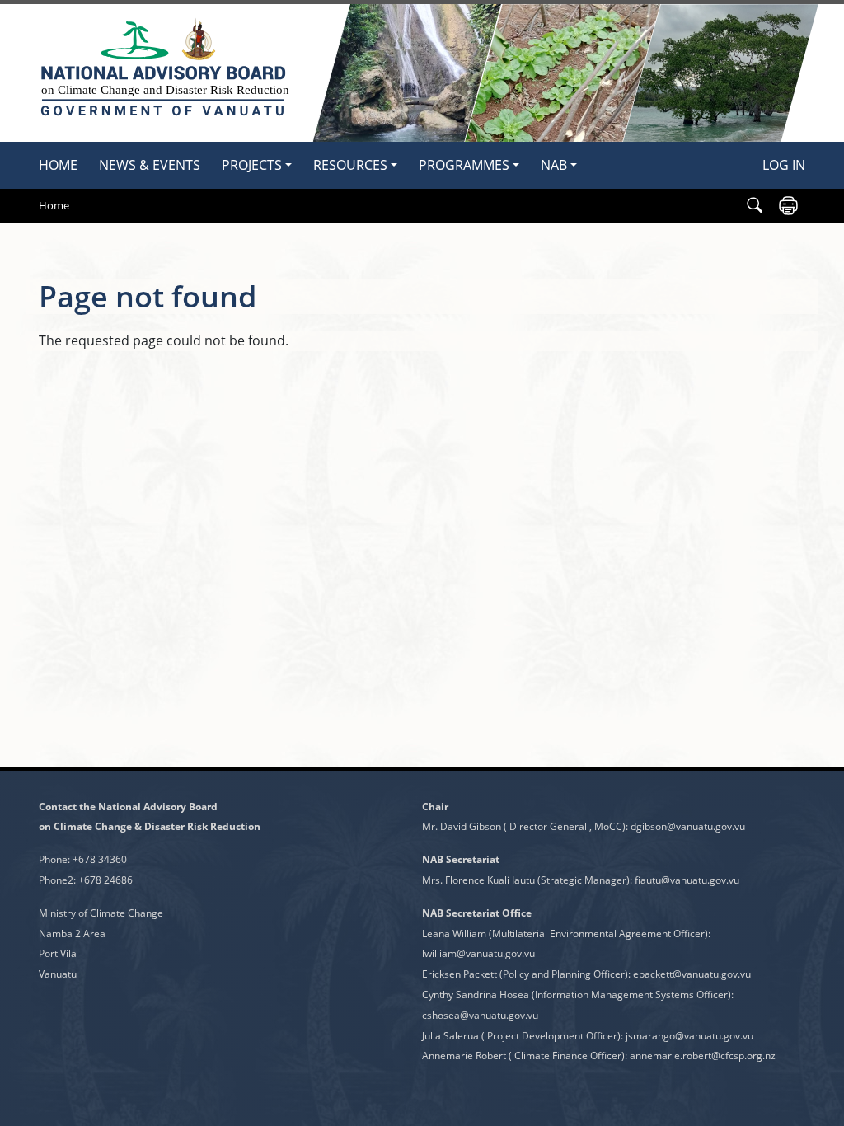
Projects (252, 165)
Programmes (464, 165)
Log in (783, 165)
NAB (554, 165)
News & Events (149, 165)
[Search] (754, 206)
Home (58, 165)
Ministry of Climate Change (101, 913)
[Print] (788, 206)
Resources (350, 165)
